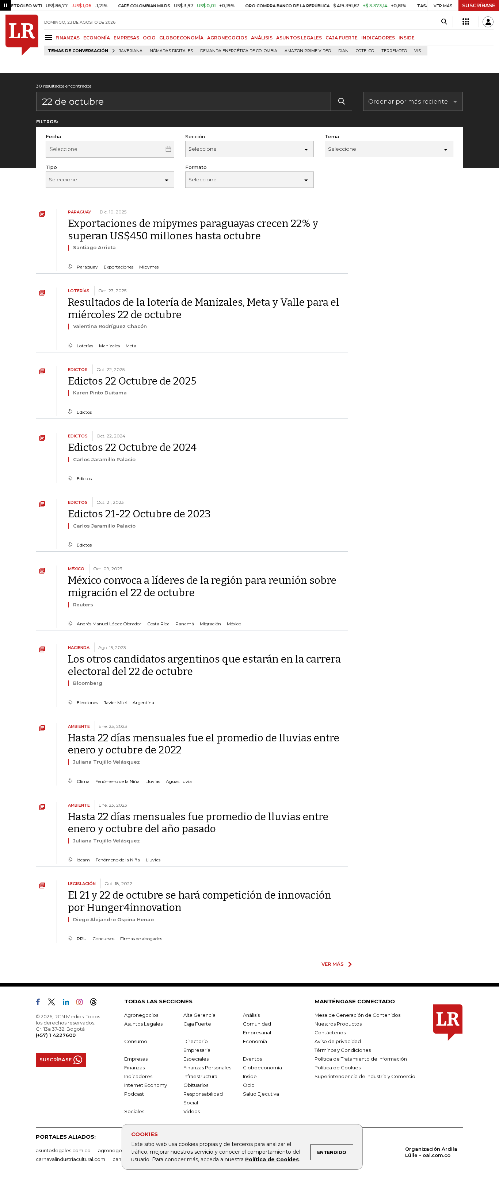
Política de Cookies (272, 1159)
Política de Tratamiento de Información (361, 1059)
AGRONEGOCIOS (227, 37)
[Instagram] (82, 1003)
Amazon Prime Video (308, 51)
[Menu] (50, 37)
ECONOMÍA (96, 37)
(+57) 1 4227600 (56, 1035)
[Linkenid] (69, 1003)
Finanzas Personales (207, 1067)
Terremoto (394, 51)
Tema (332, 136)
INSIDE (407, 37)
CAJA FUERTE (341, 37)
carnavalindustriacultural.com (70, 1159)
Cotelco (365, 51)
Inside (250, 1076)
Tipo (51, 167)
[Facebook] (41, 1003)
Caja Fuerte (197, 1024)
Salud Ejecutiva (261, 1094)
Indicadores (138, 1076)
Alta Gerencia (199, 1015)
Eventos (252, 1059)
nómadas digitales (171, 51)
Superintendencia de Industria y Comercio (365, 1076)
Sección (195, 136)
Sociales (134, 1111)
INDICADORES (378, 37)
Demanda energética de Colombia (238, 51)
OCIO (149, 37)
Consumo (135, 1041)
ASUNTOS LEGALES (299, 37)
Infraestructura (200, 1076)
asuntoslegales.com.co (63, 1150)
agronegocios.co (118, 1150)
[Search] (444, 22)
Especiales (196, 1059)
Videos (191, 1111)
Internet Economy (145, 1085)
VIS (417, 51)
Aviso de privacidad (338, 1041)
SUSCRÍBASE (478, 5)
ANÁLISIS (262, 37)
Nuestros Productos (338, 1024)
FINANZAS (68, 37)
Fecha (53, 136)
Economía (255, 1041)
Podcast (134, 1094)
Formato (196, 167)
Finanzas (134, 1067)
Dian (343, 51)
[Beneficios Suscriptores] (465, 22)
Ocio (249, 1085)
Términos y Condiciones (343, 1050)
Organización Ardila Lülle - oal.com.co (431, 1152)
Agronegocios (141, 1015)
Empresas (136, 1059)
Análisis (251, 1015)
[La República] (21, 35)
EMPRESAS (126, 37)
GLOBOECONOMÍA (181, 37)
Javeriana (130, 51)
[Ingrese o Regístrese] (488, 21)
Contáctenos (330, 1032)
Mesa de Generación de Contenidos (357, 1015)
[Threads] (96, 1003)
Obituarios (195, 1085)
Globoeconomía (262, 1067)
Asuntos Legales (143, 1024)
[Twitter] (54, 1003)
